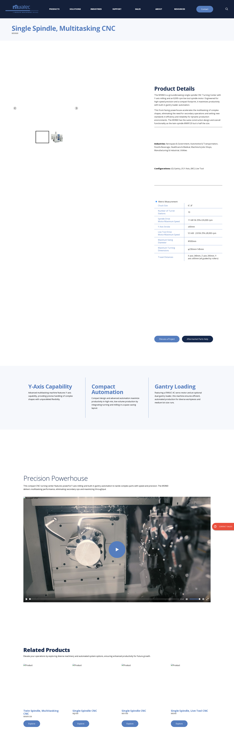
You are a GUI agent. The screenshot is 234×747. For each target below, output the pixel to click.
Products (54, 9)
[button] (42, 137)
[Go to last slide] (15, 108)
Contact (204, 9)
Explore (31, 723)
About (158, 9)
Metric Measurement (168, 201)
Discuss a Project (167, 339)
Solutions (75, 9)
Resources (179, 9)
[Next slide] (76, 108)
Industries (96, 9)
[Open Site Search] (226, 9)
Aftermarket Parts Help (197, 339)
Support (116, 9)
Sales (138, 9)
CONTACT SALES (223, 526)
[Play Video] (117, 549)
